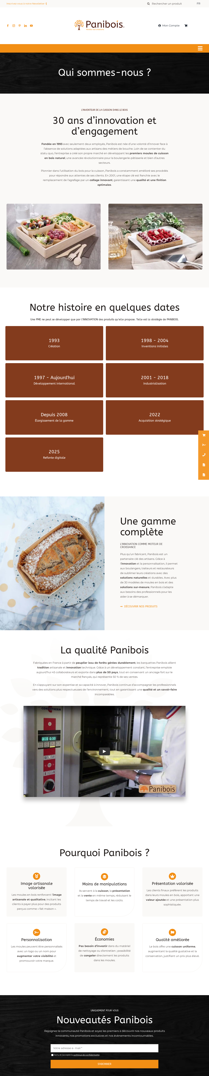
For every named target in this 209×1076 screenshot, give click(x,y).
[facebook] (8, 25)
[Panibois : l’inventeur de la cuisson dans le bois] (99, 14)
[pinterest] (19, 25)
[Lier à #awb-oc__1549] (103, 48)
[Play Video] (104, 751)
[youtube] (31, 25)
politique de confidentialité (86, 1055)
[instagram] (13, 25)
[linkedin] (25, 25)
